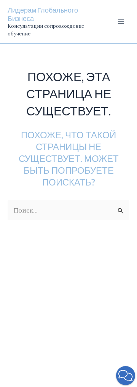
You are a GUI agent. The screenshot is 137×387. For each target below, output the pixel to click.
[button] (125, 375)
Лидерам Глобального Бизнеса (43, 14)
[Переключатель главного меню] (121, 21)
